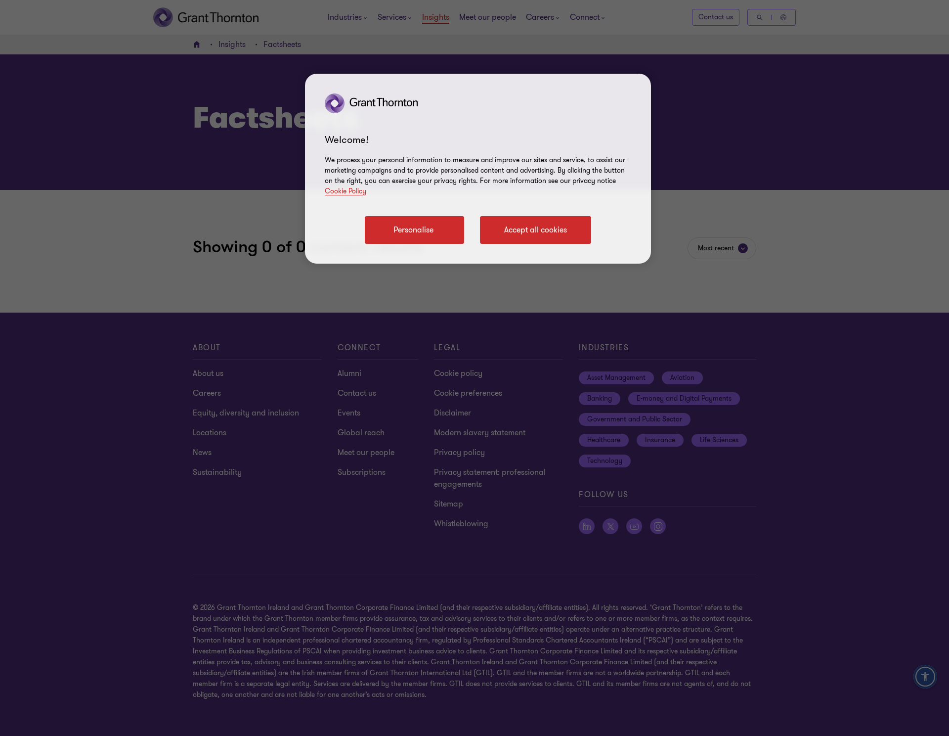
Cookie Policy (345, 191)
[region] (478, 169)
